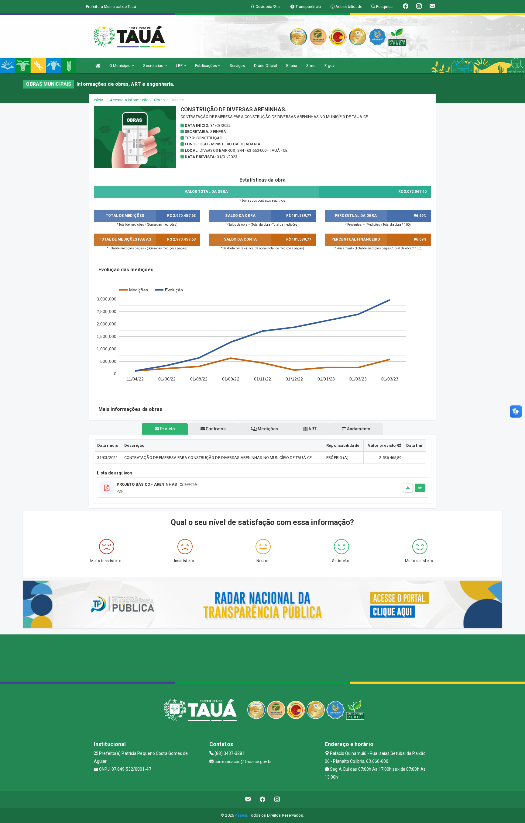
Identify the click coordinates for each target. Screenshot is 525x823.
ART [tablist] (311, 428)
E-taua (291, 65)
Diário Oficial (265, 65)
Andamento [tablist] (358, 428)
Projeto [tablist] (167, 428)
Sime (310, 65)
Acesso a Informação (129, 100)
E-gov (329, 65)
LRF (180, 65)
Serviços (237, 65)
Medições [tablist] (267, 428)
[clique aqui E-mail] (248, 799)
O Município (120, 65)
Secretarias (153, 65)
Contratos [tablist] (215, 428)
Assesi (241, 815)
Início (99, 100)
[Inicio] (97, 65)
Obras (159, 100)
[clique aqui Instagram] (277, 799)
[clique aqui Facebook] (262, 799)
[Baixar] (408, 488)
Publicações (206, 65)
